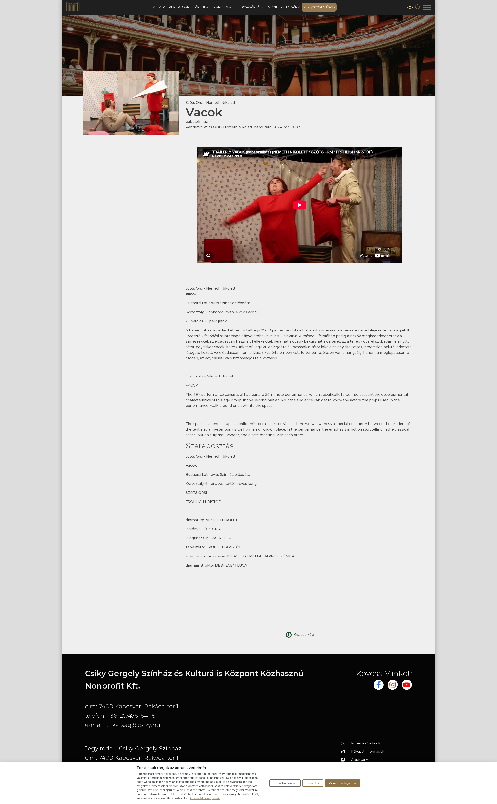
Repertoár (179, 7)
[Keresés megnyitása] (418, 7)
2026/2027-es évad (319, 7)
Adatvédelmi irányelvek (205, 798)
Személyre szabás (285, 783)
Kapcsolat (223, 7)
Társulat (201, 7)
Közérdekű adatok (365, 743)
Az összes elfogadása (342, 783)
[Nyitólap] (73, 10)
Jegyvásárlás (249, 7)
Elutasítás (313, 783)
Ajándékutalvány (284, 7)
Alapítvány (359, 760)
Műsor (158, 7)
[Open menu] (427, 7)
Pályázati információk (367, 751)
